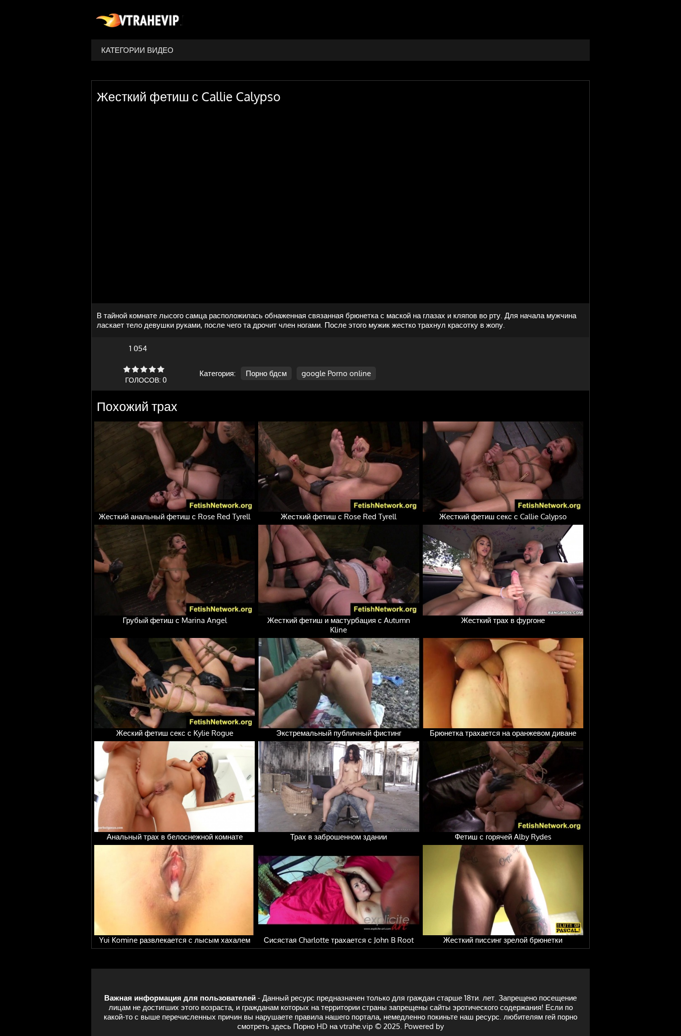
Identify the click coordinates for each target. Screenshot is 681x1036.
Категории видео (137, 50)
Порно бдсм (266, 373)
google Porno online (336, 373)
